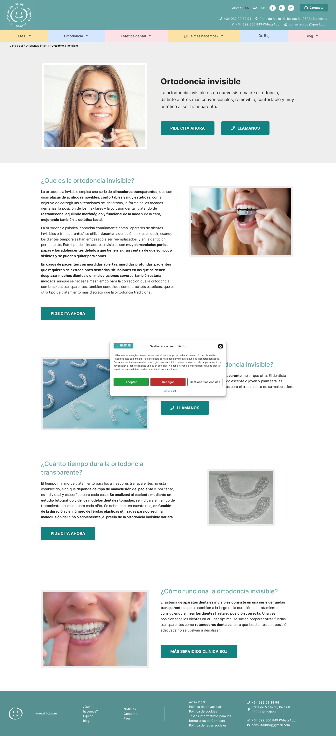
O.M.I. (21, 36)
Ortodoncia (73, 36)
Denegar (168, 382)
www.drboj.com (46, 713)
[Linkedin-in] (291, 8)
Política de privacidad (205, 707)
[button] (220, 346)
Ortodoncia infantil (37, 45)
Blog (309, 36)
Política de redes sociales (208, 725)
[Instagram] (282, 8)
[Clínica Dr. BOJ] (20, 713)
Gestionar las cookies (205, 382)
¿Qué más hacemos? (201, 36)
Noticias (130, 709)
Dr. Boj (264, 36)
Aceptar (131, 382)
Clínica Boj (16, 45)
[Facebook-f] (273, 8)
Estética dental (133, 36)
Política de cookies (203, 711)
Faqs (127, 718)
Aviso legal (170, 390)
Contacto (130, 714)
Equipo (88, 716)
